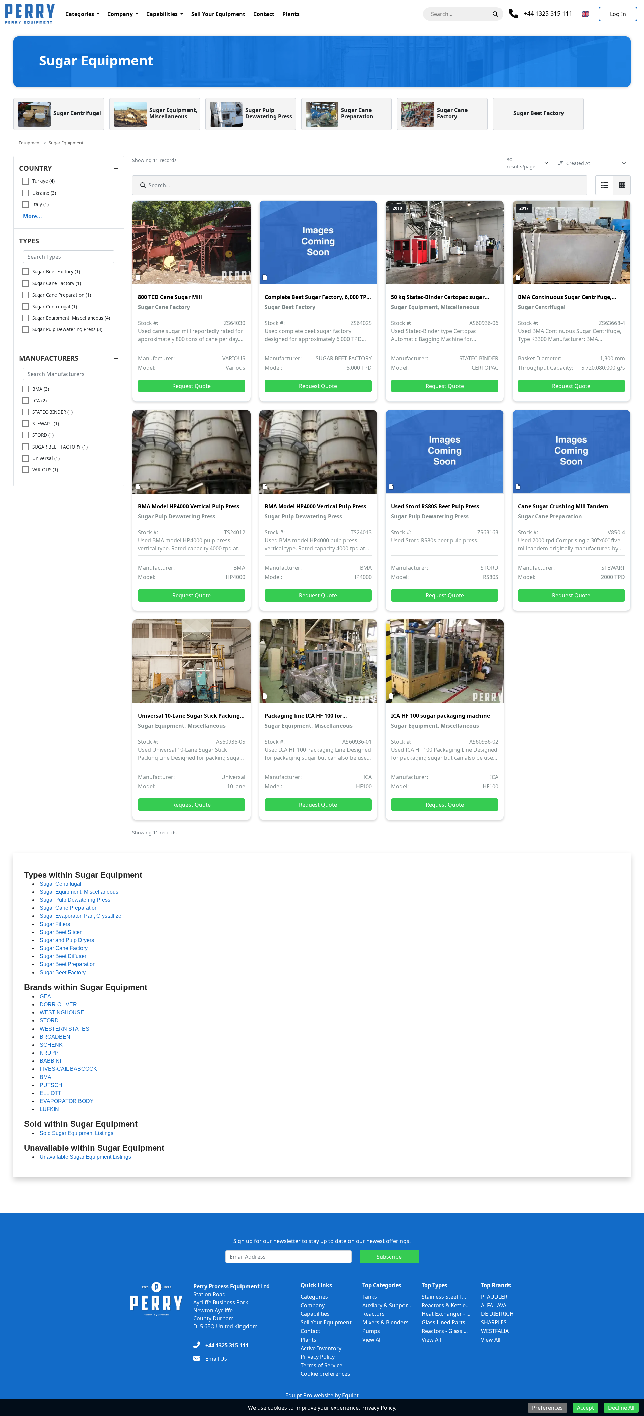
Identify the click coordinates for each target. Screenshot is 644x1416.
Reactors (373, 1313)
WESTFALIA (495, 1331)
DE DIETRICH (497, 1313)
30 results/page (521, 163)
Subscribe (389, 1256)
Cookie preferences (325, 1373)
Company (120, 14)
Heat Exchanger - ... (446, 1313)
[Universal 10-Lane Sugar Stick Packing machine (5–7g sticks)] (191, 666)
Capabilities (162, 14)
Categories (79, 14)
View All (372, 1339)
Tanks (369, 1296)
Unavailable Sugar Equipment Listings (85, 1157)
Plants (291, 14)
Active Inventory (321, 1348)
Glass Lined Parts (443, 1322)
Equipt (350, 1395)
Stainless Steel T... (444, 1296)
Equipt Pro (299, 1395)
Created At (578, 163)
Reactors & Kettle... (446, 1305)
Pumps (371, 1331)
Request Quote (191, 386)
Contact (263, 14)
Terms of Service (321, 1365)
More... (32, 216)
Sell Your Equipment (218, 14)
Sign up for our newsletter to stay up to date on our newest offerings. (322, 1241)
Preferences (547, 1407)
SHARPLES (494, 1322)
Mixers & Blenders (385, 1322)
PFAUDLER (494, 1296)
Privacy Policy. (378, 1407)
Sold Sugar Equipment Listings (76, 1133)
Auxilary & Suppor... (386, 1305)
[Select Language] (585, 14)
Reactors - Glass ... (445, 1331)
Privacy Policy (318, 1356)
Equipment (30, 143)
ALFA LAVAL (495, 1305)
